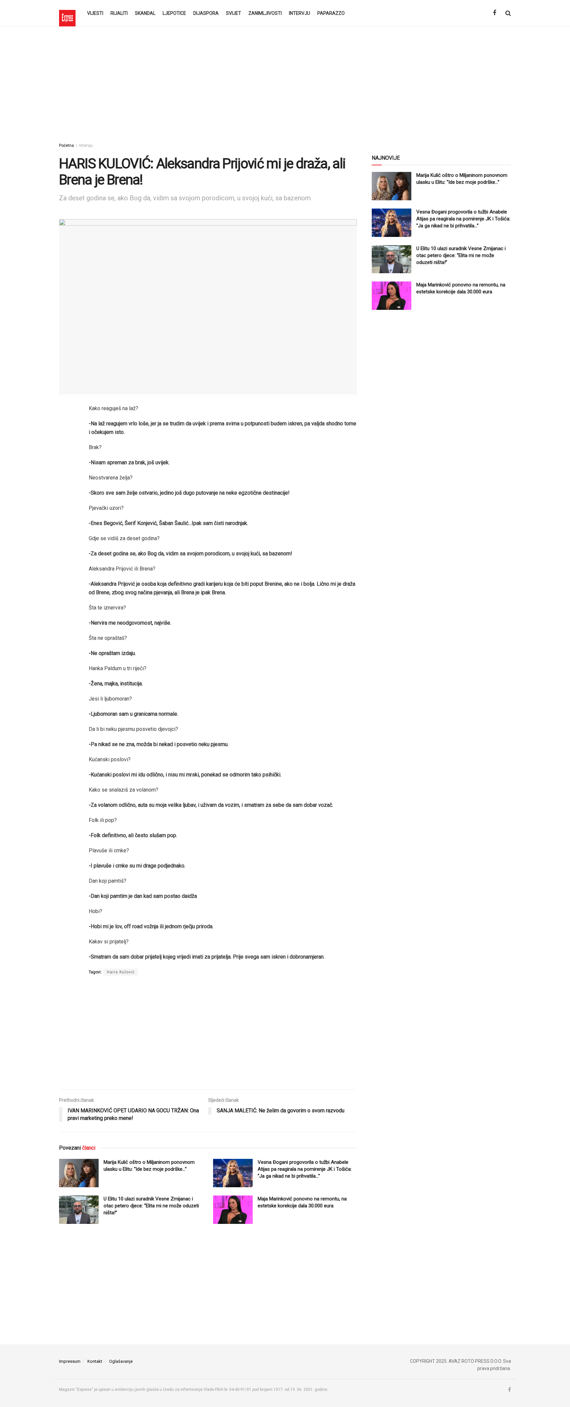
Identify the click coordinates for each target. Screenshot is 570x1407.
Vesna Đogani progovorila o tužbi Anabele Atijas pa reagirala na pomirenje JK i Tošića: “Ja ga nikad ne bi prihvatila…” (305, 1169)
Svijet (233, 13)
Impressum (69, 1361)
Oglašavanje (121, 1361)
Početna (66, 145)
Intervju (299, 13)
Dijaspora (206, 13)
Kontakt (94, 1361)
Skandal (145, 13)
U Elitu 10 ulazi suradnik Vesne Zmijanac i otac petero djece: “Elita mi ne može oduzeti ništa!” (151, 1206)
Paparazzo (331, 13)
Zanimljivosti (265, 13)
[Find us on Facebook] (494, 13)
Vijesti (95, 13)
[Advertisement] (285, 82)
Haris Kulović (121, 972)
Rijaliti (119, 13)
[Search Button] (508, 13)
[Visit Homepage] (67, 13)
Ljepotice (174, 13)
